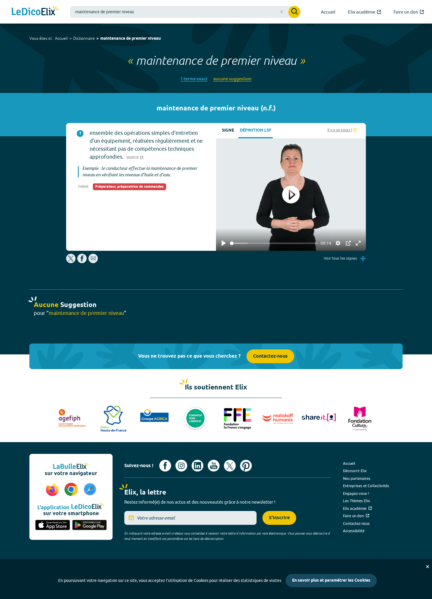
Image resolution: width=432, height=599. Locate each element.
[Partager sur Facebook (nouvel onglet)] (82, 261)
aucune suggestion (232, 78)
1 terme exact (193, 78)
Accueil (61, 38)
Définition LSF (255, 130)
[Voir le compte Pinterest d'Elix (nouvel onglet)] (246, 466)
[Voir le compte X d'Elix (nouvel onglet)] (230, 466)
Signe (228, 130)
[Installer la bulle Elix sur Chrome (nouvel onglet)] (72, 490)
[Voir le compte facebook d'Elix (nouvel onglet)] (165, 466)
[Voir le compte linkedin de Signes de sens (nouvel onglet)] (197, 466)
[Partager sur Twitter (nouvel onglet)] (71, 261)
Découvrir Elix (355, 470)
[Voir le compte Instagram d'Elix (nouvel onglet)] (181, 466)
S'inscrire (279, 518)
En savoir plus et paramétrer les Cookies (331, 580)
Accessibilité (353, 530)
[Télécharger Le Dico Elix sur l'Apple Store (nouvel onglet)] (52, 525)
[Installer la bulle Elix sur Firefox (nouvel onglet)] (53, 490)
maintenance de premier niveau (130, 39)
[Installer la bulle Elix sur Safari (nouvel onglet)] (90, 490)
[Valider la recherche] (294, 12)
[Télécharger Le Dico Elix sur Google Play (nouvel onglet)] (89, 525)
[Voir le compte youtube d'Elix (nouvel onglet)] (214, 466)
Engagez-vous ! (356, 493)
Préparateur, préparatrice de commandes (129, 186)
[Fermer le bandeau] (427, 566)
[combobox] (185, 12)
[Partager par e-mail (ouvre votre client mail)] (93, 261)
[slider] (274, 243)
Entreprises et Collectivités (366, 485)
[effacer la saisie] (281, 12)
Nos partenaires (356, 478)
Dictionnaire (84, 38)
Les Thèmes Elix (356, 500)
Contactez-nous (270, 356)
